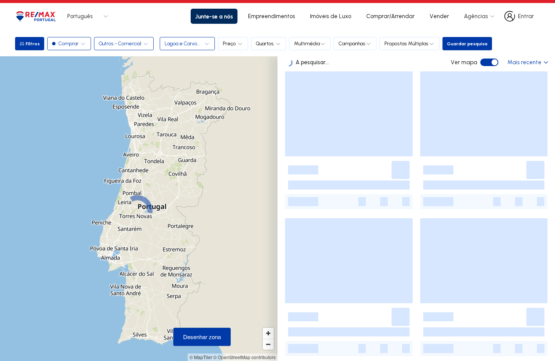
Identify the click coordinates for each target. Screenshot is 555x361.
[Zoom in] (268, 333)
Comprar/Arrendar (390, 16)
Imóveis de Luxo (330, 16)
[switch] (489, 62)
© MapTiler (201, 357)
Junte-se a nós (214, 16)
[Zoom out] (268, 344)
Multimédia (307, 43)
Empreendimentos (271, 16)
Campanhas (352, 43)
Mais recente (524, 62)
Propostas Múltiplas (406, 43)
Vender (439, 16)
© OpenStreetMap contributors (244, 357)
